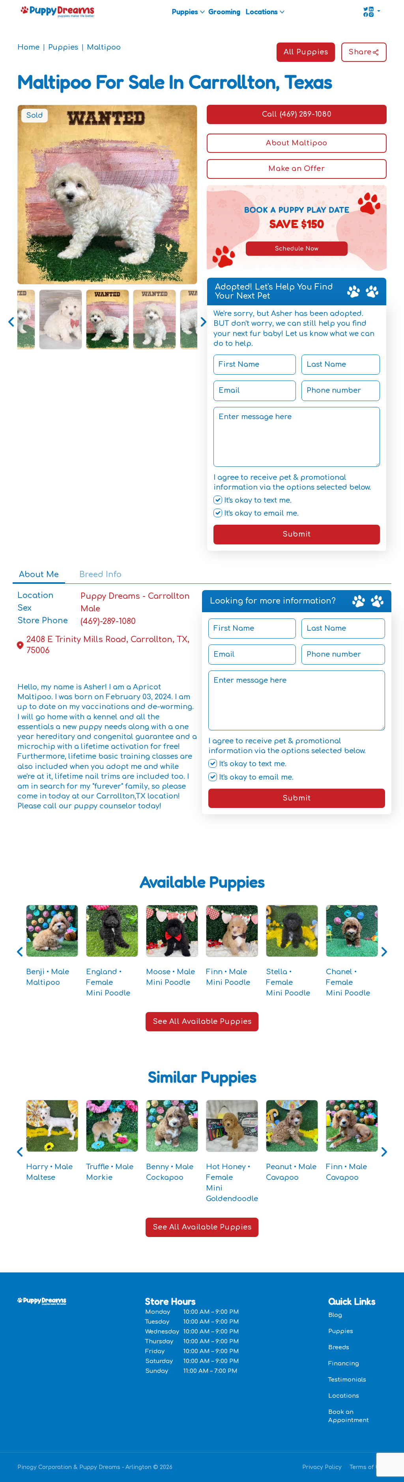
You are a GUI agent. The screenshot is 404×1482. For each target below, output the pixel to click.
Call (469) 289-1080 (296, 114)
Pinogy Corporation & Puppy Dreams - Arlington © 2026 (94, 1467)
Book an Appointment (348, 1416)
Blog (335, 1315)
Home (28, 47)
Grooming (224, 11)
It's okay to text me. (257, 500)
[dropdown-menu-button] (202, 12)
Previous (11, 319)
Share (360, 52)
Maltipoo (104, 47)
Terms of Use (368, 1467)
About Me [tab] (39, 574)
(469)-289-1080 (108, 621)
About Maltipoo (296, 143)
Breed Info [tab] (100, 574)
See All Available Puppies (202, 1021)
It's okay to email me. (260, 513)
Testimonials (347, 1379)
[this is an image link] (41, 1300)
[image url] (57, 11)
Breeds (338, 1347)
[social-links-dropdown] (371, 12)
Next (203, 319)
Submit (296, 534)
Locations (262, 11)
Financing (343, 1363)
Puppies (185, 11)
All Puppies (306, 52)
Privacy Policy (322, 1467)
